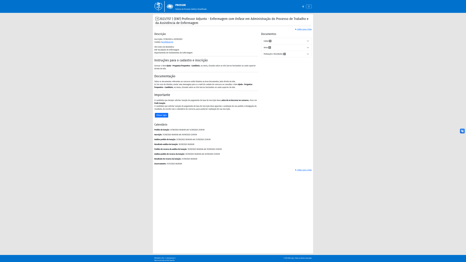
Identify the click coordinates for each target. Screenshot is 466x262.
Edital (267, 41)
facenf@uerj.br (167, 42)
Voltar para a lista (304, 29)
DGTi (292, 258)
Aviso (267, 47)
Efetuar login (161, 115)
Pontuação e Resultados (274, 54)
